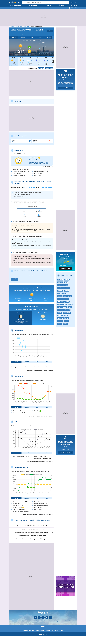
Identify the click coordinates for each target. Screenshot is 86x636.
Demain (31, 37)
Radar (62, 5)
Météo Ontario (26, 26)
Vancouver (60, 320)
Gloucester (66, 290)
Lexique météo (33, 623)
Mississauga (60, 301)
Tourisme (50, 37)
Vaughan (66, 320)
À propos (27, 621)
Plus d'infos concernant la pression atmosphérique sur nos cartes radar (38, 514)
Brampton (67, 279)
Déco (33, 630)
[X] (39, 618)
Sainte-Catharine (66, 312)
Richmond (60, 309)
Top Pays (49, 5)
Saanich (59, 312)
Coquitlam (67, 287)
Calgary (59, 285)
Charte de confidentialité (18, 621)
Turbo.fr (61, 630)
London (69, 296)
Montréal (67, 301)
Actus (75, 5)
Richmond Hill (67, 309)
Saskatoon (60, 315)
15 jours (23, 37)
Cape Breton (60, 287)
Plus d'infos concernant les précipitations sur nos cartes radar (40, 370)
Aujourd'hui (13, 37)
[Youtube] (43, 618)
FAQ (73, 621)
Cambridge (65, 285)
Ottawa (59, 307)
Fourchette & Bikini (27, 630)
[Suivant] (53, 37)
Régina (69, 307)
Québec (64, 307)
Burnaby (66, 282)
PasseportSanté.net (40, 630)
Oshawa (70, 304)
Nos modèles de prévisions (55, 621)
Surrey (65, 315)
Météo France (34, 5)
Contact (46, 621)
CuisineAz (48, 630)
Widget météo (67, 621)
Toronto (66, 318)
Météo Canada (19, 26)
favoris (50, 30)
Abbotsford (60, 279)
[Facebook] (35, 618)
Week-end (41, 37)
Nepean (59, 304)
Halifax (59, 293)
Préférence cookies (51, 623)
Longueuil (60, 298)
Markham (66, 298)
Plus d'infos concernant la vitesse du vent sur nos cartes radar (40, 461)
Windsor (59, 323)
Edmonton (60, 290)
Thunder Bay (60, 318)
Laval (65, 296)
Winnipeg (65, 323)
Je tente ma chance (65, 268)
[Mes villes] (76, 2)
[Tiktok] (47, 618)
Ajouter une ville (74, 7)
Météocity (13, 26)
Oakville (64, 304)
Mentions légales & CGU (37, 621)
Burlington (60, 282)
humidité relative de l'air (24, 231)
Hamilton (65, 293)
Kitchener (60, 296)
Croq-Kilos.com (55, 630)
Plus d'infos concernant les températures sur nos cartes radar (40, 416)
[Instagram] (50, 618)
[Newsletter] (72, 2)
